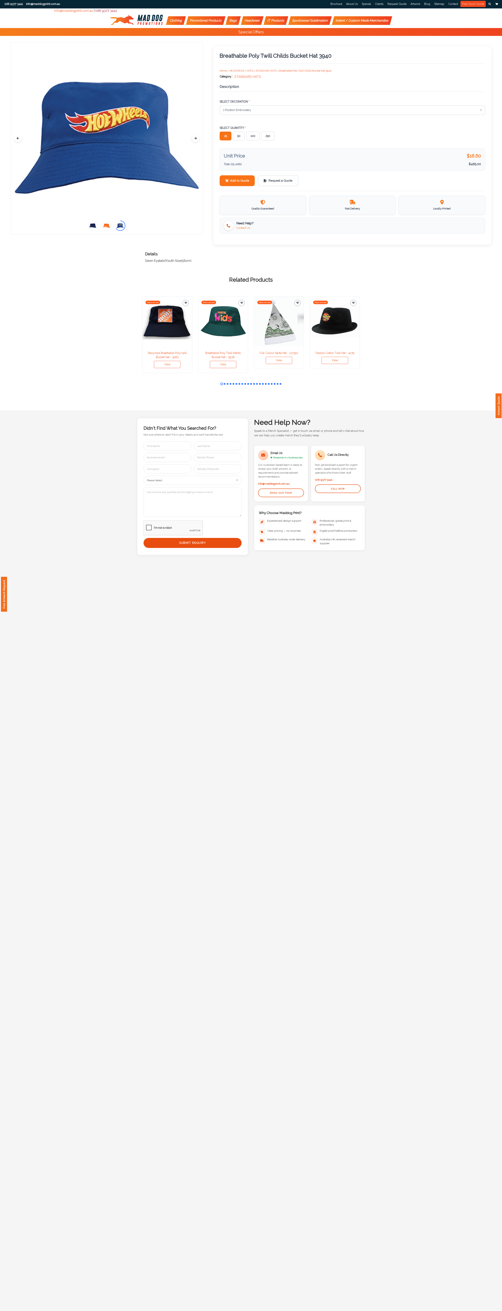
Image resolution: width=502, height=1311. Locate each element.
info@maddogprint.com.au (73, 11)
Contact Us (243, 227)
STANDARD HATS (247, 77)
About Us (352, 3)
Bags (233, 20)
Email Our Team (281, 492)
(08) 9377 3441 (106, 11)
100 (253, 135)
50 (238, 135)
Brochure (336, 3)
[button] (489, 4)
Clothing (176, 20)
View (167, 364)
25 (225, 135)
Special (366, 3)
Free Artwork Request (4, 594)
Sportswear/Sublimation (310, 20)
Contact (453, 3)
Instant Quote (498, 405)
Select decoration (235, 101)
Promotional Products (205, 20)
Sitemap (439, 3)
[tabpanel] (167, 335)
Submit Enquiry (192, 542)
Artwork (415, 3)
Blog (427, 3)
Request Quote (397, 3)
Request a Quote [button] (280, 180)
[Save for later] (186, 303)
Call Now (338, 488)
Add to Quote (239, 180)
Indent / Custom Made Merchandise (362, 20)
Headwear (252, 20)
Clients (379, 3)
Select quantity (233, 127)
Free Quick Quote (473, 3)
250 (268, 135)
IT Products (276, 20)
